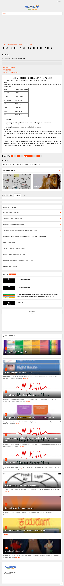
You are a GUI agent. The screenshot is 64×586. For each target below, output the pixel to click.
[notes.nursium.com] (32, 9)
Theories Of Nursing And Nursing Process (20, 485)
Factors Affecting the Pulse (11, 72)
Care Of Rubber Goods (13, 463)
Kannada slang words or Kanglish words (20, 395)
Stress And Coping (10, 187)
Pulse (30, 44)
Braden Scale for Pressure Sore (16, 352)
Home (3, 44)
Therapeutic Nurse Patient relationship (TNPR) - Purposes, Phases (29, 418)
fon (25, 44)
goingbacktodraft (12, 44)
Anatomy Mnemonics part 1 (24, 287)
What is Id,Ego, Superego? (14, 551)
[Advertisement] (32, 29)
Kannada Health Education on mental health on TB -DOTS (26, 531)
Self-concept (38, 187)
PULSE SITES (7, 70)
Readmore (6, 356)
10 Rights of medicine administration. (19, 372)
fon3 (20, 44)
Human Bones (20, 302)
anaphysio (12, 274)
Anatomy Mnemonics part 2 (24, 279)
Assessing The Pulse (9, 67)
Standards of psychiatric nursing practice (20, 508)
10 (6, 548)
